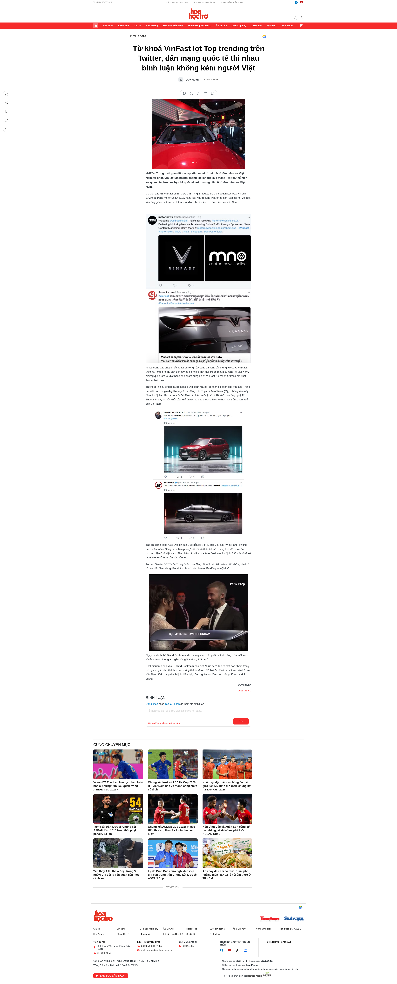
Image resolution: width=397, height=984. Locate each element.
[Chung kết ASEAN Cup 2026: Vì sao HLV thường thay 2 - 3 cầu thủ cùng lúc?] (173, 809)
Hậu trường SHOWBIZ (199, 25)
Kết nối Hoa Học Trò (173, 934)
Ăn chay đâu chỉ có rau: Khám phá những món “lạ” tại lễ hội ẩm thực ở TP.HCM (227, 875)
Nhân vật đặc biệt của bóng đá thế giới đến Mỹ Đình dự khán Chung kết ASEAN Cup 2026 (227, 786)
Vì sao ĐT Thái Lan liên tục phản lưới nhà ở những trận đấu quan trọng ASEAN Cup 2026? (118, 786)
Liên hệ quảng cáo (148, 942)
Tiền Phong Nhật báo (204, 2)
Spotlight (271, 25)
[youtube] (302, 2)
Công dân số (123, 934)
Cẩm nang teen (263, 929)
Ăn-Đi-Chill (221, 25)
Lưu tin (6, 111)
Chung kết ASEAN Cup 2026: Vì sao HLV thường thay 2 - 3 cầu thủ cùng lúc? (171, 830)
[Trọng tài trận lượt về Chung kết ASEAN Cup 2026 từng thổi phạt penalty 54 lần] (118, 809)
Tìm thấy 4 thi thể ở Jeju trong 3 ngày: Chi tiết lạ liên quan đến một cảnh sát (116, 875)
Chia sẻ (6, 103)
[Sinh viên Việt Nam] (294, 919)
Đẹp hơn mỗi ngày (173, 25)
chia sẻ (184, 93)
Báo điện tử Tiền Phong (198, 14)
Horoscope (287, 25)
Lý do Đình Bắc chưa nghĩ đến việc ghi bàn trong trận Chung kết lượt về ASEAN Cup (172, 875)
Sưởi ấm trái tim (217, 929)
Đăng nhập (152, 704)
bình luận (213, 93)
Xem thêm (301, 25)
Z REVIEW (256, 25)
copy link (198, 93)
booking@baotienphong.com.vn (156, 950)
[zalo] (247, 950)
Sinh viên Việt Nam (232, 2)
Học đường (152, 25)
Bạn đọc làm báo (112, 975)
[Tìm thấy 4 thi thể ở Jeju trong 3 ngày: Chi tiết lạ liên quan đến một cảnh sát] (118, 853)
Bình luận (6, 120)
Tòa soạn (99, 942)
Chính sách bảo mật (279, 942)
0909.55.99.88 (148, 946)
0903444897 (188, 946)
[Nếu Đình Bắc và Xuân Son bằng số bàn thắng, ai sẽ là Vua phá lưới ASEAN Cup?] (227, 809)
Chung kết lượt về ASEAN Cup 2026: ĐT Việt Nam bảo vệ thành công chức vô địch (172, 786)
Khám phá (123, 25)
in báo (206, 93)
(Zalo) (159, 946)
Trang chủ (95, 25)
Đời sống (108, 25)
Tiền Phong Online (177, 2)
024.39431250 (104, 953)
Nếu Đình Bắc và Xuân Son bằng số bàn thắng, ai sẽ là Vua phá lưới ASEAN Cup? (226, 830)
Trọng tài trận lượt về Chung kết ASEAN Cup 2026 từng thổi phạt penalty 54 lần (114, 830)
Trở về (6, 129)
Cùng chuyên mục (111, 745)
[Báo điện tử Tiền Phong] (269, 919)
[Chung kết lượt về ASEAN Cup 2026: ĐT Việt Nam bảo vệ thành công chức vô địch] (173, 764)
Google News (264, 36)
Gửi (241, 721)
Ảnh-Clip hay (239, 25)
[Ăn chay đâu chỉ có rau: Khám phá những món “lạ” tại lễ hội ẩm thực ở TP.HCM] (227, 853)
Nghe (6, 94)
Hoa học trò (103, 916)
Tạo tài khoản (172, 704)
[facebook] (296, 2)
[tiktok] (238, 950)
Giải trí (137, 25)
